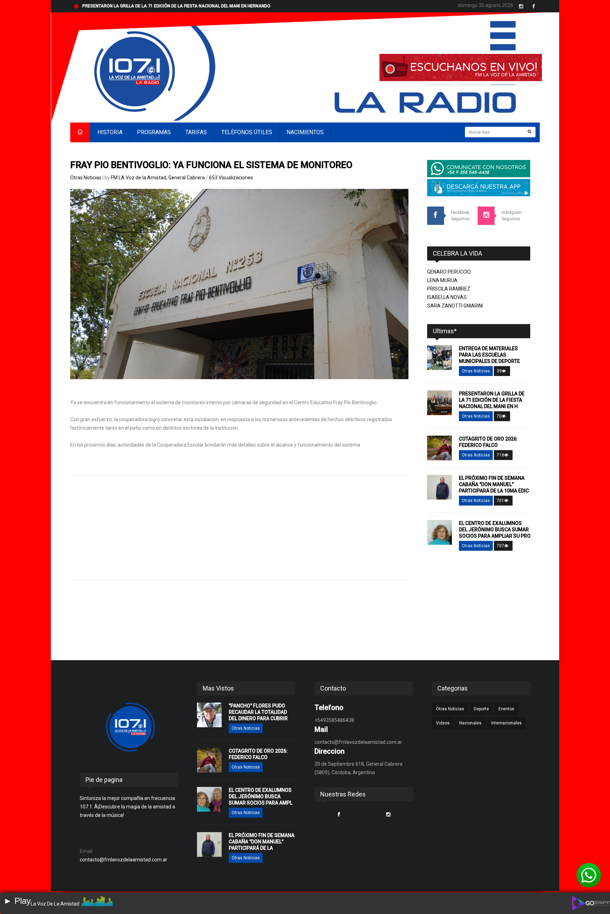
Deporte (481, 708)
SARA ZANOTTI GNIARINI (455, 306)
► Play (17, 901)
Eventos (506, 708)
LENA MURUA (442, 280)
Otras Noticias (85, 177)
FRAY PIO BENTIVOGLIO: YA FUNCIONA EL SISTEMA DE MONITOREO (211, 165)
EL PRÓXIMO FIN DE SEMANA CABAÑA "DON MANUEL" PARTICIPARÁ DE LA (261, 841)
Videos (443, 723)
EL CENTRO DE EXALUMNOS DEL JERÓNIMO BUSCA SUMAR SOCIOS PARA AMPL (260, 796)
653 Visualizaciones (231, 177)
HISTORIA (109, 132)
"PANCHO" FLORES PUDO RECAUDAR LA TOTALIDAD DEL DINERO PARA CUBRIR (258, 712)
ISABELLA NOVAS (447, 297)
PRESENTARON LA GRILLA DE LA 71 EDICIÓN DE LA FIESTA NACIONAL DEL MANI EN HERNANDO (176, 6)
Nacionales (470, 723)
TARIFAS (196, 132)
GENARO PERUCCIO (449, 272)
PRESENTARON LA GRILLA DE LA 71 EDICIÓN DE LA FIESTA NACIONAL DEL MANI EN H (492, 400)
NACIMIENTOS (305, 132)
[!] (588, 875)
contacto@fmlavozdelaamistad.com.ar (123, 859)
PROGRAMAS (154, 132)
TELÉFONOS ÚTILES (246, 132)
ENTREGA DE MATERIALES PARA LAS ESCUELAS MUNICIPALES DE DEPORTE (489, 355)
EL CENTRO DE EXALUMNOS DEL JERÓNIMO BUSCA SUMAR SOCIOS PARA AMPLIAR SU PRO (495, 529)
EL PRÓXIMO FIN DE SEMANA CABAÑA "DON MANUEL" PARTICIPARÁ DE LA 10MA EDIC (494, 484)
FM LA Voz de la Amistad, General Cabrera (158, 177)
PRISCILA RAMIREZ (448, 289)
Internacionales (506, 723)
